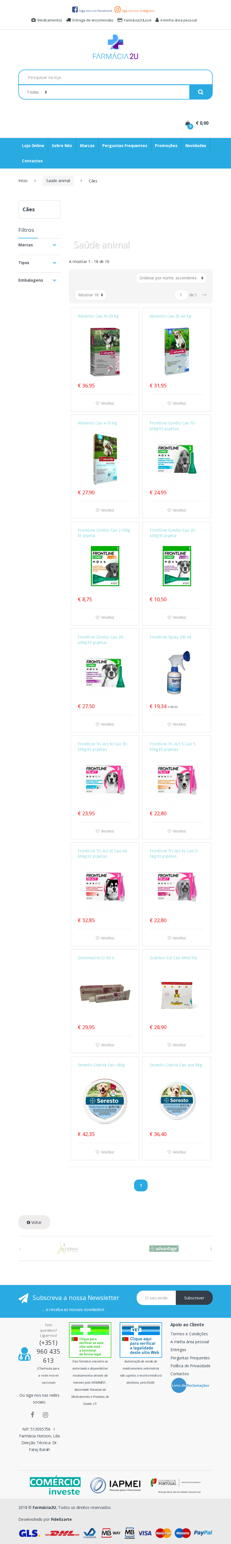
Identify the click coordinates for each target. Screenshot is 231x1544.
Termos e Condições (189, 1333)
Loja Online (33, 145)
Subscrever (194, 1298)
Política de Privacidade (190, 1365)
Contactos (32, 160)
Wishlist (107, 403)
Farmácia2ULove (138, 20)
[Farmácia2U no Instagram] (45, 1414)
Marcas (87, 145)
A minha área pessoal (178, 20)
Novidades (195, 145)
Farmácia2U (44, 1507)
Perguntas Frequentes (124, 145)
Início (23, 180)
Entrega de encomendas (93, 20)
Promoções (166, 145)
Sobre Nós (62, 145)
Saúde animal (58, 180)
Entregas (178, 1349)
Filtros (26, 230)
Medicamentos (49, 20)
